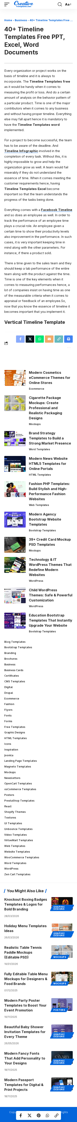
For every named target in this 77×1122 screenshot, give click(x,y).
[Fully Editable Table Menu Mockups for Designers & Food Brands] (62, 978)
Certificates (11, 675)
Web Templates (39, 505)
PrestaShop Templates (19, 800)
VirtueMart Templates (18, 840)
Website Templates (17, 851)
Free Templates (14, 727)
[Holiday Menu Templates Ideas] (62, 930)
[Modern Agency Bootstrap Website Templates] (15, 520)
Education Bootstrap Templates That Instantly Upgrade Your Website (50, 620)
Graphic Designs (14, 732)
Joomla (8, 755)
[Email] (49, 339)
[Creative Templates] (24, 4)
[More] (68, 347)
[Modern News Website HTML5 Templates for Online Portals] (15, 464)
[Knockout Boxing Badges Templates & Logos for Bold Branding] (62, 903)
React (8, 806)
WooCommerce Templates (21, 857)
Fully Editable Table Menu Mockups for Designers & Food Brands (26, 979)
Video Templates (15, 834)
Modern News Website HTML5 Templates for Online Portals (48, 463)
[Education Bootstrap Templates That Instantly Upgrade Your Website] (15, 621)
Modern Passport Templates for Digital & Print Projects (23, 1085)
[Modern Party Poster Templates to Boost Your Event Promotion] (62, 1004)
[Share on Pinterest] (38, 1115)
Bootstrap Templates (42, 530)
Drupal (8, 692)
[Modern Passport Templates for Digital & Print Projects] (62, 1084)
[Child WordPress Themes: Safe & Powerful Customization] (15, 595)
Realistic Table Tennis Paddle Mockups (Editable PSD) (23, 952)
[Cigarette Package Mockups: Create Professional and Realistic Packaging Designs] (15, 403)
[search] (60, 4)
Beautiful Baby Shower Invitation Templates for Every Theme (25, 1032)
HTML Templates (40, 474)
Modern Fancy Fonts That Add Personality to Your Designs (24, 1058)
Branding (10, 653)
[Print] (68, 339)
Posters (9, 794)
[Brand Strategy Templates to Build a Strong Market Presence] (15, 438)
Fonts (8, 715)
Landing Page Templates (20, 760)
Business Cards (13, 670)
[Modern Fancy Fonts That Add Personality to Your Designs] (62, 1057)
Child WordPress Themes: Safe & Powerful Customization (50, 595)
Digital (8, 687)
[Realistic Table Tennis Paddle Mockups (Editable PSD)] (62, 951)
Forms (8, 721)
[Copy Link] (56, 1115)
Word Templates (39, 449)
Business (21, 20)
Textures (10, 817)
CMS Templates (14, 681)
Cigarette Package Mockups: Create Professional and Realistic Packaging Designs (45, 408)
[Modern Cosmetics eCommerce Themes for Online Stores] (15, 378)
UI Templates (13, 823)
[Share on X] (29, 1115)
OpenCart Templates (18, 783)
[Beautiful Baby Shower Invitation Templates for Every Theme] (62, 1031)
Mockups (35, 424)
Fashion (9, 704)
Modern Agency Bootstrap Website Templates (45, 519)
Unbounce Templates (18, 829)
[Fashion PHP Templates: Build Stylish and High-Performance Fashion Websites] (15, 489)
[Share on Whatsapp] (47, 1115)
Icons (7, 743)
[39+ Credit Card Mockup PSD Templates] (15, 545)
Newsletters (12, 778)
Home (8, 20)
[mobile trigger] (8, 4)
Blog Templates (14, 641)
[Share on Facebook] (20, 1115)
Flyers (8, 709)
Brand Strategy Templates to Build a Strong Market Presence (50, 438)
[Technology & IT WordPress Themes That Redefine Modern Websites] (15, 565)
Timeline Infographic (21, 151)
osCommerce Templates (20, 789)
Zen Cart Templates (17, 874)
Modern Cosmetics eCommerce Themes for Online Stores (49, 377)
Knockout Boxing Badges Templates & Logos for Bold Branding (25, 904)
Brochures (10, 658)
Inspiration (11, 749)
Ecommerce (36, 388)
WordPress (36, 580)
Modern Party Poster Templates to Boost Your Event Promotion (25, 1005)
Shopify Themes (15, 811)
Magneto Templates (17, 766)
